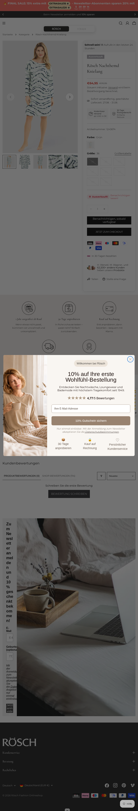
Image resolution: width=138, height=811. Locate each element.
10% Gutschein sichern (91, 420)
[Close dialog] (130, 359)
